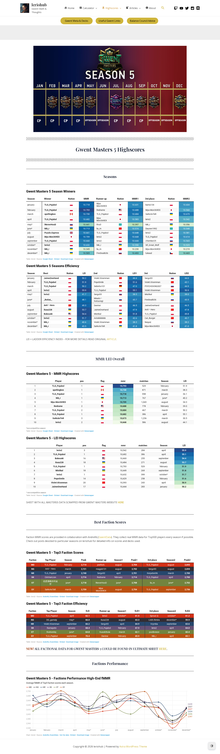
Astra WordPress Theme (133, 746)
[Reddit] (192, 8)
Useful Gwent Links (109, 20)
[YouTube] (181, 8)
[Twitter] (187, 8)
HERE (121, 502)
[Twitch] (176, 8)
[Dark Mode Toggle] (212, 746)
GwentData (105, 537)
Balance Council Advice (142, 20)
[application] (95, 8)
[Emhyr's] (198, 8)
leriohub (39, 4)
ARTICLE (111, 339)
